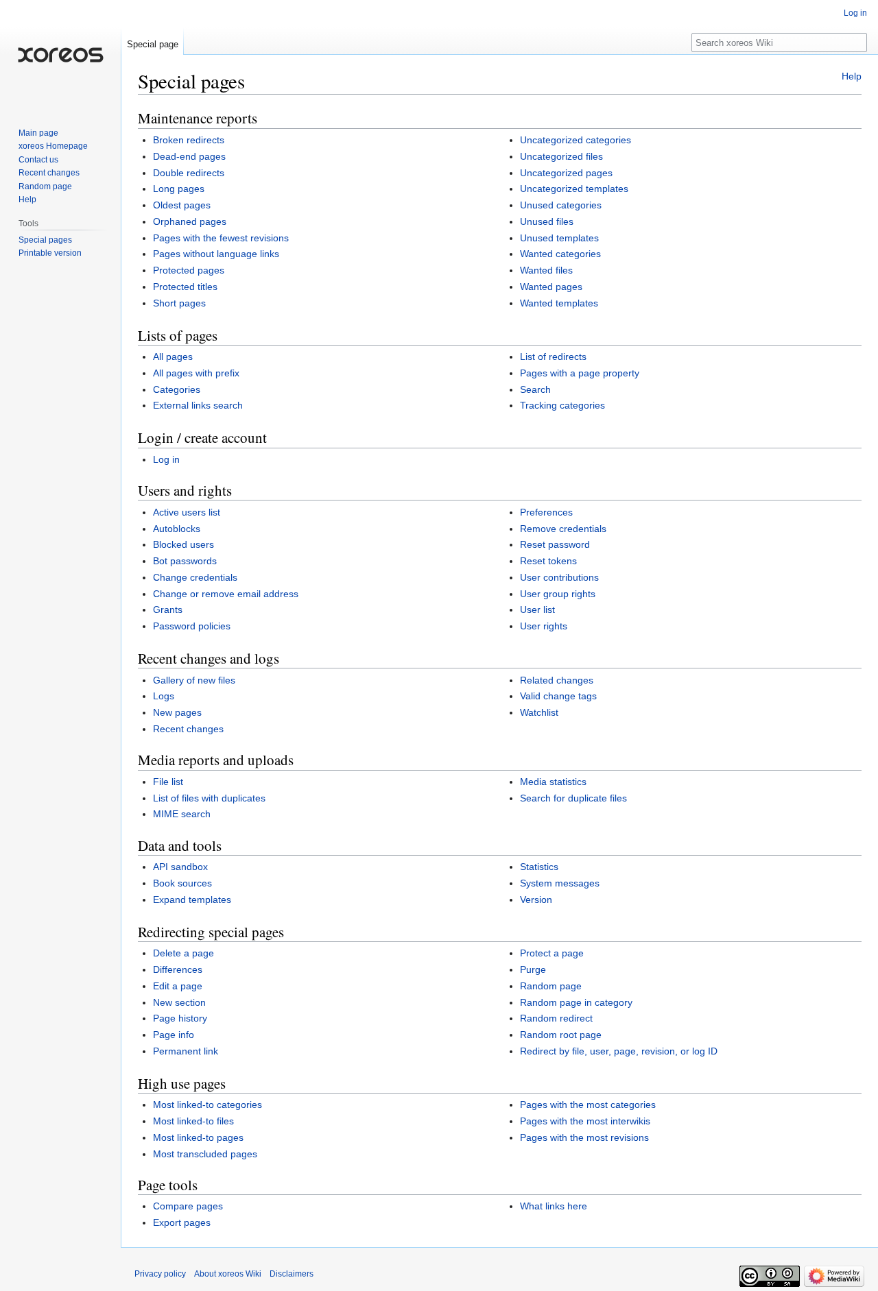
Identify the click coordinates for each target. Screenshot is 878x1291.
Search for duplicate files (573, 798)
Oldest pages (182, 205)
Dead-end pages (189, 156)
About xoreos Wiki (227, 1274)
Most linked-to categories (207, 1104)
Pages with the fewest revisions (221, 237)
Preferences (546, 512)
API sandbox (180, 866)
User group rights (557, 593)
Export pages (182, 1222)
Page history (180, 1018)
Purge (533, 969)
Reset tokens (548, 560)
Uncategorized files (561, 156)
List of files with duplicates (209, 798)
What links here (553, 1205)
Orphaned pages (189, 221)
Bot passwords (185, 560)
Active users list (186, 512)
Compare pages (188, 1205)
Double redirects (188, 172)
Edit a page (177, 985)
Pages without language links (216, 253)
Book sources (182, 883)
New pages (177, 712)
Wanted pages (551, 286)
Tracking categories (562, 405)
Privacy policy (160, 1274)
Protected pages (188, 270)
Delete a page (183, 953)
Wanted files (546, 270)
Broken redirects (188, 139)
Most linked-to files (193, 1120)
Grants (167, 609)
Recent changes (188, 728)
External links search (198, 405)
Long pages (178, 188)
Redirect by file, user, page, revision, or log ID (618, 1051)
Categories (176, 389)
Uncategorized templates (574, 188)
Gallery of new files (194, 680)
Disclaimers (291, 1274)
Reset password (555, 544)
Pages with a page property (579, 372)
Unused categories (561, 205)
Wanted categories (560, 253)
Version (536, 899)
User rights (543, 625)
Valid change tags (558, 695)
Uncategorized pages (566, 172)
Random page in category (576, 1002)
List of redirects (553, 356)
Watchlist (539, 712)
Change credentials (195, 577)
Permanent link (185, 1051)
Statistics (539, 866)
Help (852, 76)
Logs (163, 695)
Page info (173, 1034)
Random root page (561, 1034)
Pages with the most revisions (584, 1137)
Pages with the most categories (588, 1104)
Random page (551, 985)
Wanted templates (559, 303)
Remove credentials (563, 528)
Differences (177, 969)
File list (168, 781)
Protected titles (185, 286)
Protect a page (552, 953)
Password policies (191, 625)
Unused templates (559, 237)
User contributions (559, 577)
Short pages (179, 303)
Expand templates (192, 899)
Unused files (546, 221)
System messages (560, 883)
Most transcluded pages (205, 1153)
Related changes (556, 680)
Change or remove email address (225, 593)
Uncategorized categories (575, 139)
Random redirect (556, 1018)
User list (537, 609)
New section (179, 1002)
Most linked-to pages (198, 1137)
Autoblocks (176, 528)
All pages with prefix (196, 372)
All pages (173, 356)
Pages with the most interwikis (585, 1120)
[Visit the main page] (60, 55)
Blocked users (183, 544)
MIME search (182, 813)
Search (535, 389)
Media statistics (553, 781)
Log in (166, 459)
